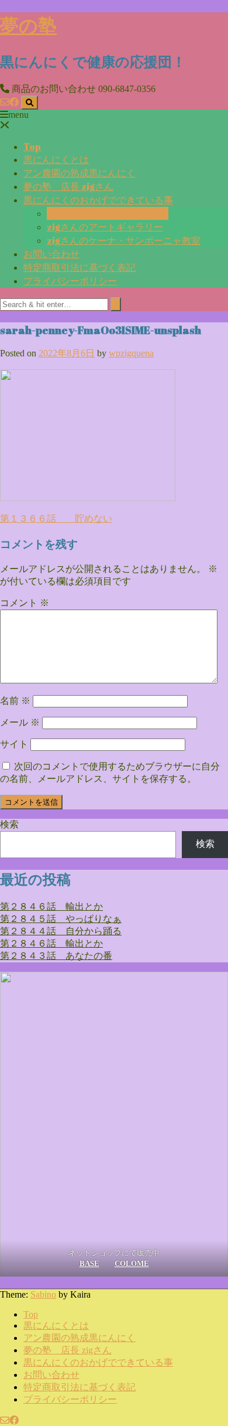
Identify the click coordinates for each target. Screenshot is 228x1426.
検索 (9, 824)
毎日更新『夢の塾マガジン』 (107, 213)
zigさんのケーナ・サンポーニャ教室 (124, 240)
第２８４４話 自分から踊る (61, 931)
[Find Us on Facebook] (14, 102)
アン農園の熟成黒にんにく (79, 172)
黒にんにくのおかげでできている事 (98, 199)
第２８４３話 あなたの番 (56, 956)
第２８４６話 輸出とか (51, 906)
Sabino (43, 1294)
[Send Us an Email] (4, 102)
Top (32, 146)
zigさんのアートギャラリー (105, 226)
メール (20, 722)
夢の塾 (28, 25)
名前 (15, 701)
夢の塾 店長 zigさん (68, 186)
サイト (14, 744)
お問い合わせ (51, 253)
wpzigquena (131, 353)
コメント (24, 603)
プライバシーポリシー (70, 280)
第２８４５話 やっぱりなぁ (61, 919)
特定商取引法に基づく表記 (79, 267)
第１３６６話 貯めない (56, 518)
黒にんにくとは (56, 159)
